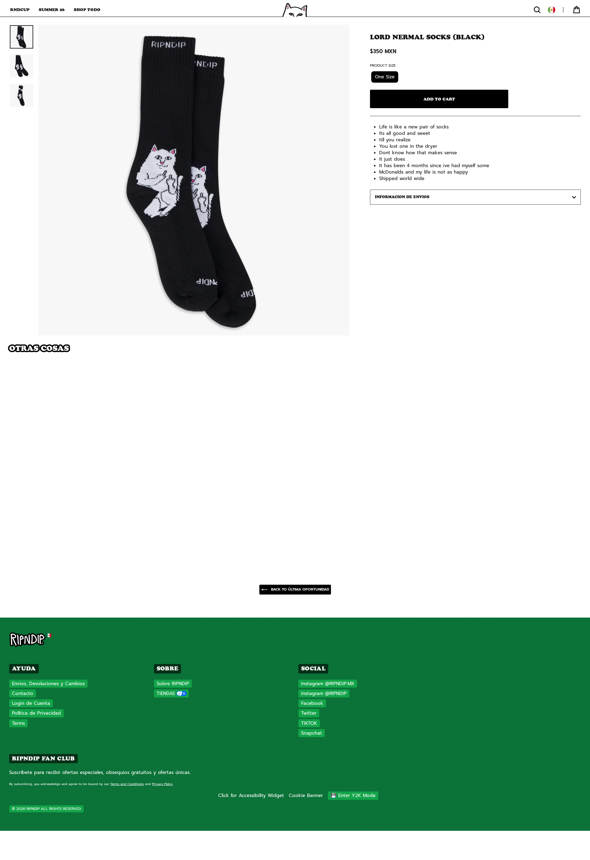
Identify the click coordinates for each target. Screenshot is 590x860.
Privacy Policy (162, 784)
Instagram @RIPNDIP (324, 693)
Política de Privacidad (36, 713)
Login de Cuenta (31, 703)
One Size (385, 76)
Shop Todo (87, 9)
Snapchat (311, 733)
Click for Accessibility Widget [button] (251, 795)
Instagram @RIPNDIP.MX (327, 683)
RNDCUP (20, 9)
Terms (18, 723)
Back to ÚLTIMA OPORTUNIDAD (299, 589)
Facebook (312, 703)
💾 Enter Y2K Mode (353, 795)
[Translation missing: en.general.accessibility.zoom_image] (193, 180)
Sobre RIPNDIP (173, 683)
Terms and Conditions (127, 784)
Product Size (383, 65)
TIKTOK (309, 723)
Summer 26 (52, 9)
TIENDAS (166, 693)
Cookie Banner (306, 795)
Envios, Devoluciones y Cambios (48, 683)
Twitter (309, 713)
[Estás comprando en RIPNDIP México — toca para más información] (551, 10)
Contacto (22, 693)
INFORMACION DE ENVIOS (402, 196)
